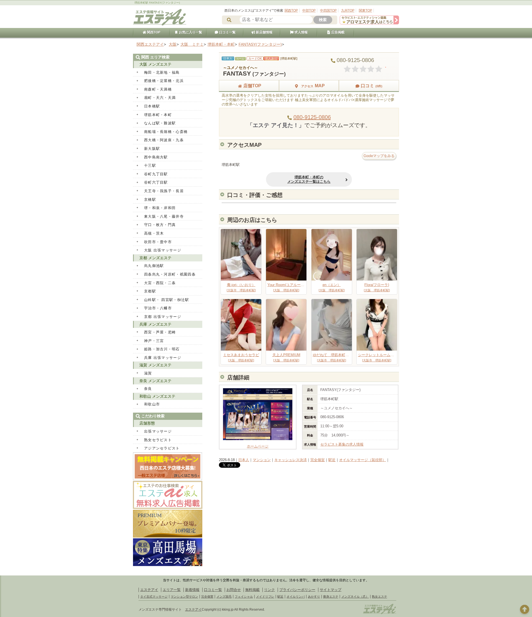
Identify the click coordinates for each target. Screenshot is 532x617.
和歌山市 (152, 404)
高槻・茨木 (154, 233)
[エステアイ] (379, 613)
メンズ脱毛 (224, 596)
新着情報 (192, 590)
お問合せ (233, 590)
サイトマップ (330, 590)
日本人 (243, 460)
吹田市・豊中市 (158, 242)
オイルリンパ (296, 596)
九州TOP (347, 10)
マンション (262, 460)
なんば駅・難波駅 (160, 123)
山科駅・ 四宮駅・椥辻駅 (166, 300)
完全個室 (317, 460)
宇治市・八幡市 (158, 308)
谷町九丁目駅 (156, 174)
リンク (269, 590)
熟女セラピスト (158, 440)
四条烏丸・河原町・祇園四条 (170, 274)
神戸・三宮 (154, 341)
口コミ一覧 (227, 32)
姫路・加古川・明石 (162, 349)
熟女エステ (379, 596)
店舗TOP (252, 85)
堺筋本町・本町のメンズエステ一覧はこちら (309, 179)
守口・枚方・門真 (160, 225)
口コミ (371, 85)
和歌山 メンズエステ (157, 396)
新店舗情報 (263, 32)
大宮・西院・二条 (160, 283)
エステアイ (149, 590)
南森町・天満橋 (158, 89)
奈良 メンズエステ (155, 381)
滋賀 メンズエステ (155, 365)
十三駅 (150, 165)
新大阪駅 (152, 148)
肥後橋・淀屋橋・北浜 (164, 81)
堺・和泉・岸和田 (160, 208)
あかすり (314, 596)
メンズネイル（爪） (355, 596)
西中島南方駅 (156, 157)
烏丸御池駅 (154, 266)
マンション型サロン (184, 596)
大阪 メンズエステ (155, 64)
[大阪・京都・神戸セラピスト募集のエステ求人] (369, 23)
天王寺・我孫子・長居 (164, 191)
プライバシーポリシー (297, 590)
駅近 (332, 460)
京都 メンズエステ (155, 258)
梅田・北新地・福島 (162, 72)
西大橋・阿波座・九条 (164, 140)
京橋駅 (150, 199)
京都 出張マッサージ (162, 317)
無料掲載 (252, 590)
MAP (313, 85)
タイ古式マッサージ (154, 596)
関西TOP (291, 10)
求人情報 (300, 32)
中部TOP (309, 10)
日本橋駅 (152, 106)
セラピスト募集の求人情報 (342, 444)
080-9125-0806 (312, 117)
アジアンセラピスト (162, 448)
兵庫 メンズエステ (155, 324)
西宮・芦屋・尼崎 (160, 332)
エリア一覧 (172, 590)
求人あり (271, 58)
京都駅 (150, 291)
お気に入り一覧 (190, 32)
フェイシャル (244, 596)
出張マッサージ (158, 431)
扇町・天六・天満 (160, 98)
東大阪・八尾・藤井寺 (164, 216)
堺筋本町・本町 (158, 115)
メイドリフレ (265, 596)
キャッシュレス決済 (290, 460)
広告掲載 (337, 32)
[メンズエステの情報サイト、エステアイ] (159, 24)
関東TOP (365, 10)
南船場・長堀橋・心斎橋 (166, 132)
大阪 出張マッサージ (162, 250)
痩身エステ (330, 596)
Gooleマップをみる (379, 156)
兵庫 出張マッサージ (162, 358)
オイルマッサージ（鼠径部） (362, 460)
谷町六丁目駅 (156, 182)
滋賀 (148, 373)
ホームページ (257, 446)
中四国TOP (328, 10)
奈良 (148, 389)
